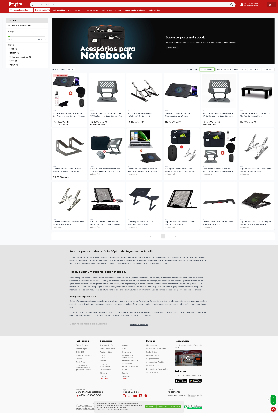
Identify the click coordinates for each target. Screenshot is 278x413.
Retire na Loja (152, 366)
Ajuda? (273, 400)
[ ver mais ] (104, 378)
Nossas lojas (81, 349)
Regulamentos (152, 359)
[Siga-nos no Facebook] (146, 396)
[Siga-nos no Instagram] (124, 396)
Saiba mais (172, 47)
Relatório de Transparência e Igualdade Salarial (83, 368)
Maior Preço (268, 69)
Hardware (126, 352)
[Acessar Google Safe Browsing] (193, 407)
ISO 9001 (80, 352)
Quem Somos (82, 345)
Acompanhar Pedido (155, 362)
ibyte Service (152, 372)
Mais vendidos (240, 69)
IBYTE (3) (13, 61)
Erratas (79, 359)
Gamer (125, 345)
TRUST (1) (14, 65)
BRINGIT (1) (14, 53)
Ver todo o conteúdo (139, 325)
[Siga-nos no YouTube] (135, 396)
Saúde (125, 373)
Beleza (103, 361)
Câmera (103, 373)
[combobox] (133, 4)
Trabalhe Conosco (84, 355)
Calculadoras (105, 370)
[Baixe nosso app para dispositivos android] (195, 381)
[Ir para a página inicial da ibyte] (15, 4)
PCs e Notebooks (130, 366)
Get (124, 349)
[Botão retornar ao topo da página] (273, 409)
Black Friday (81, 362)
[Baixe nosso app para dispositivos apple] (181, 381)
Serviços (126, 376)
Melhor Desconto (224, 69)
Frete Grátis (151, 352)
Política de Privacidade (156, 349)
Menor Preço (255, 69)
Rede (124, 370)
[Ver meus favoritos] (263, 4)
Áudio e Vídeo (106, 352)
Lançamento (207, 69)
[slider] (9, 36)
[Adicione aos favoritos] (85, 75)
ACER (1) (13, 49)
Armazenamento (107, 349)
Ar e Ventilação (106, 345)
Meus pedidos (152, 345)
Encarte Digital (152, 355)
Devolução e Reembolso (157, 369)
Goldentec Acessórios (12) (20, 57)
